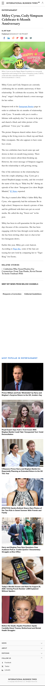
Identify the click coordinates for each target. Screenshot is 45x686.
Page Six (17, 248)
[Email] (26, 38)
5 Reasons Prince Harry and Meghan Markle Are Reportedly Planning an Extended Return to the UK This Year (22, 471)
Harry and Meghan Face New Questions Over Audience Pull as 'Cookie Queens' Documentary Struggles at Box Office (21, 549)
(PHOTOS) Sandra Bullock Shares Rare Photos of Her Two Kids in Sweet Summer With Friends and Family (22, 510)
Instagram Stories (26, 106)
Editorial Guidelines (33, 294)
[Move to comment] (31, 38)
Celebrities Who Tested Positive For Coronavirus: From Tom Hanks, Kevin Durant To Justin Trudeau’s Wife (22, 271)
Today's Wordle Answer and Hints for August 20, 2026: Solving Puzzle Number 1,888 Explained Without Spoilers (21, 589)
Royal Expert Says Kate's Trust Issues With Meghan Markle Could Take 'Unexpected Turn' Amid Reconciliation (22, 432)
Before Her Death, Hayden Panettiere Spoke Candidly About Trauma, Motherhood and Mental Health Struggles (21, 628)
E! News (13, 191)
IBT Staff (7, 31)
